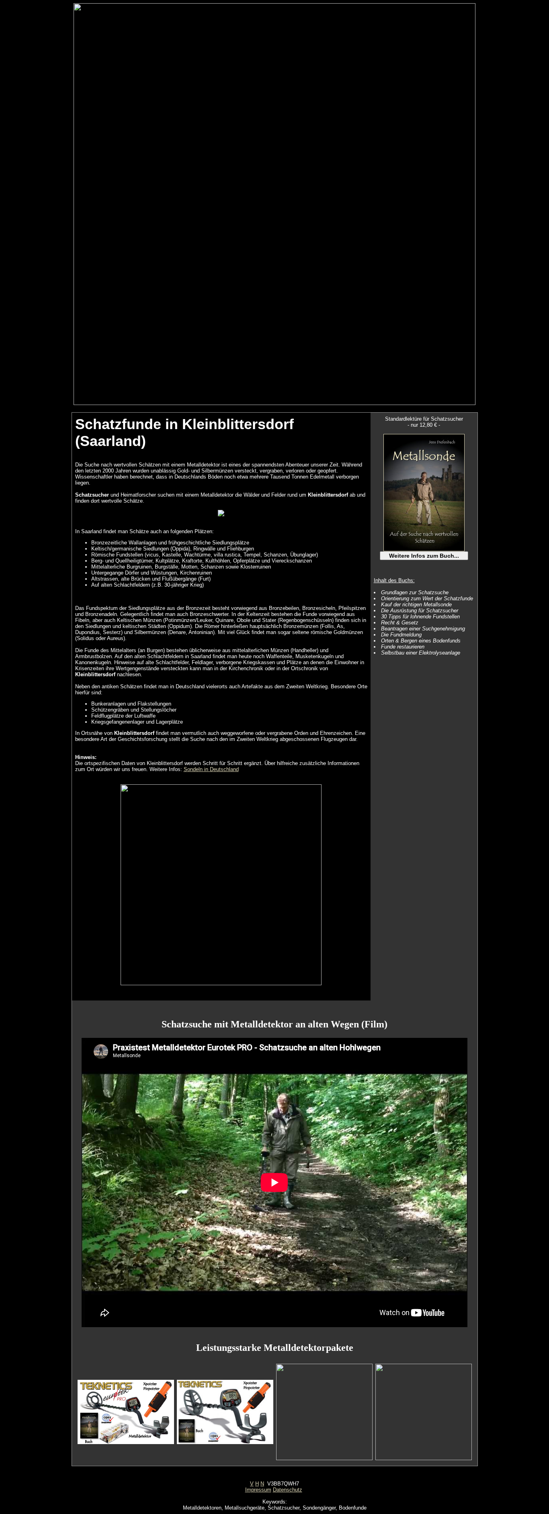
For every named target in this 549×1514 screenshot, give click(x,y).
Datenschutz (287, 1490)
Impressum (258, 1490)
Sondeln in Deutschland (211, 769)
